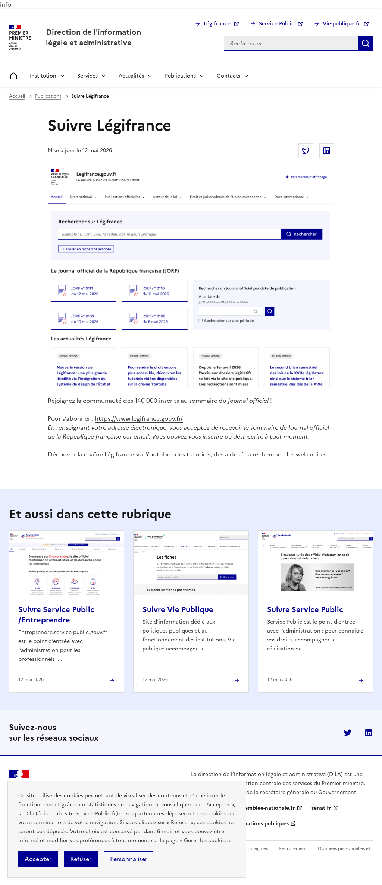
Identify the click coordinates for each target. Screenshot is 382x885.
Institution (43, 76)
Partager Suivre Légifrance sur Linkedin (326, 150)
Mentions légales (250, 848)
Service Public (276, 24)
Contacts (228, 76)
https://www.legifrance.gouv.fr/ (139, 418)
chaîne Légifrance (109, 454)
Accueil (17, 96)
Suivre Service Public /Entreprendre (56, 614)
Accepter (38, 858)
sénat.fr (321, 808)
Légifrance (217, 24)
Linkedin (368, 732)
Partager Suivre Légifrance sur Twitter (305, 150)
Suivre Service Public (305, 609)
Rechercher (365, 43)
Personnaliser (128, 858)
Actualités (131, 76)
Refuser (80, 858)
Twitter (347, 732)
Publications (180, 76)
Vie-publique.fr (341, 24)
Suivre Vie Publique (178, 609)
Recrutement (293, 848)
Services (87, 76)
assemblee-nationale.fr (266, 808)
